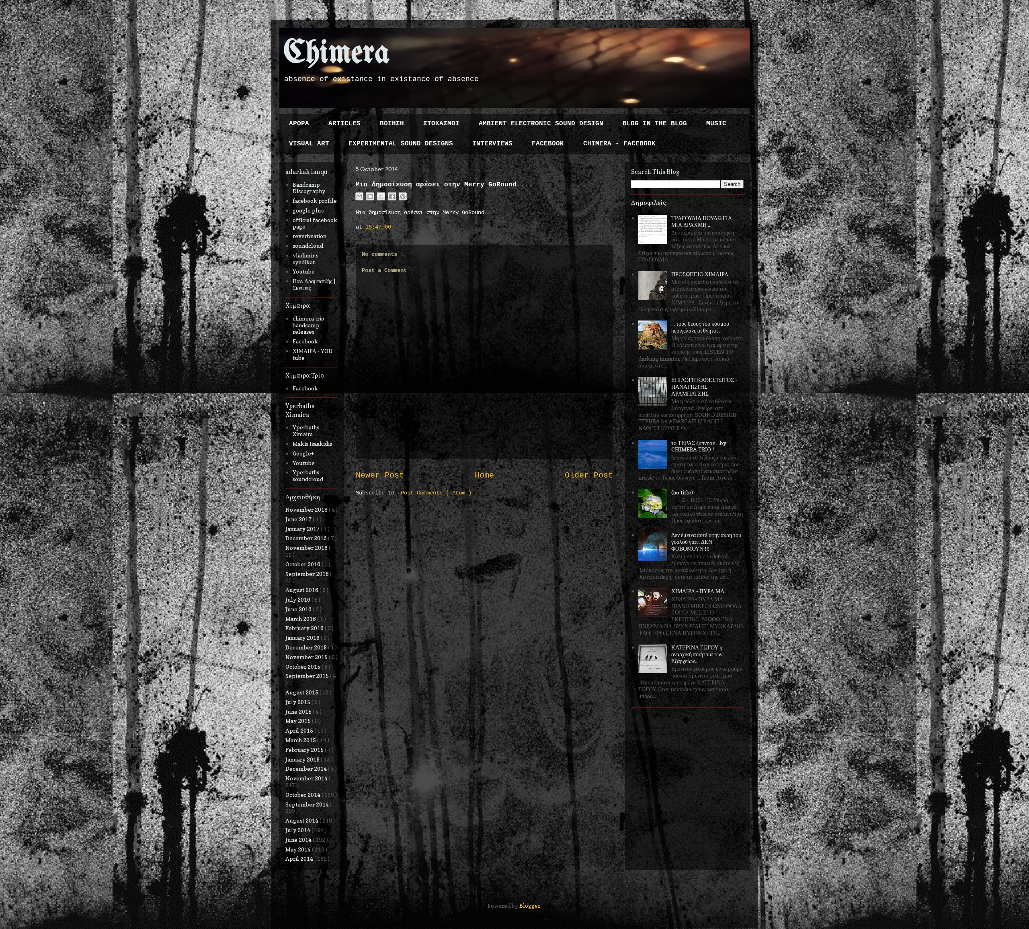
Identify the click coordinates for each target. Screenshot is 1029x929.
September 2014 (307, 804)
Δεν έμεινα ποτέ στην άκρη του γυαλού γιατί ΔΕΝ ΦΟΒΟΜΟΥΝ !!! (706, 541)
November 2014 (307, 778)
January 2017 (303, 528)
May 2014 (298, 849)
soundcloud (308, 245)
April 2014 (299, 858)
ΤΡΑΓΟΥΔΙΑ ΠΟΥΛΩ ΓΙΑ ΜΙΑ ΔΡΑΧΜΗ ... (701, 221)
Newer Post (380, 475)
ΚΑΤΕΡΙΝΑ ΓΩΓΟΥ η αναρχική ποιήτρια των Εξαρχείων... (696, 654)
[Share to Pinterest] (403, 196)
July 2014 (298, 830)
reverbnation (309, 236)
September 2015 (307, 675)
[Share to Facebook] (392, 196)
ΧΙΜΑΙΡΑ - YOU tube (313, 354)
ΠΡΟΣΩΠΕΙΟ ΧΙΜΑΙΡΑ (699, 274)
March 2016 (301, 618)
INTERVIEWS (492, 143)
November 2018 (307, 509)
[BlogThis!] (370, 196)
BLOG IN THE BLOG (655, 123)
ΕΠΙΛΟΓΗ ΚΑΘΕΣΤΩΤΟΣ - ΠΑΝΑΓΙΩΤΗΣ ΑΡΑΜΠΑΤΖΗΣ (704, 386)
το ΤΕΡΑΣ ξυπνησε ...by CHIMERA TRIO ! (698, 446)
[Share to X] (381, 196)
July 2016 (298, 599)
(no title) (682, 492)
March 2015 (301, 740)
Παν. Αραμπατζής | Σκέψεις (314, 284)
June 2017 (299, 519)
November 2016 (307, 547)
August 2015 (302, 692)
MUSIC (716, 123)
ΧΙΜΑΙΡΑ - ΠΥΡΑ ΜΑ (697, 591)
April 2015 (299, 730)
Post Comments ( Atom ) (436, 493)
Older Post (589, 475)
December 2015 (306, 647)
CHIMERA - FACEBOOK (619, 143)
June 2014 (299, 839)
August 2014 (302, 820)
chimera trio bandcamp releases (308, 325)
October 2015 (303, 666)
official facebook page (315, 223)
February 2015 (305, 749)
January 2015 (303, 759)
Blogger (529, 905)
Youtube (304, 271)
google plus (308, 210)
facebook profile (315, 200)
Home (484, 475)
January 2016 (303, 637)
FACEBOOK (548, 143)
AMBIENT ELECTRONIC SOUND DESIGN (541, 123)
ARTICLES (344, 123)
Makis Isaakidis (312, 443)
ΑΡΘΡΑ (299, 123)
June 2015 (299, 711)
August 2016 (302, 589)
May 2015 (298, 720)
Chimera (336, 53)
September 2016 (307, 573)
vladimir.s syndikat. (305, 258)
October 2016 (303, 564)
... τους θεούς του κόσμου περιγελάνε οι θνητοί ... (700, 327)
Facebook (305, 341)
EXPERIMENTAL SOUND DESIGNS (400, 143)
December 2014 (306, 768)
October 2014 (303, 794)
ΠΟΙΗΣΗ (392, 123)
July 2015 (298, 701)
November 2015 (307, 656)
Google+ (303, 453)
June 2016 (299, 609)
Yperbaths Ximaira (306, 430)
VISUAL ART (309, 143)
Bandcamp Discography (309, 188)
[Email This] (359, 196)
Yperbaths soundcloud (308, 475)
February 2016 (305, 628)
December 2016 (306, 538)
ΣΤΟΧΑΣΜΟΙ (441, 123)
